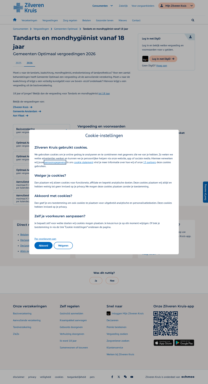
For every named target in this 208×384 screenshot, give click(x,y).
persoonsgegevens (55, 162)
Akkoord (43, 245)
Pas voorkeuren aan (45, 238)
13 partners (149, 162)
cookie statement (83, 162)
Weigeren (63, 245)
